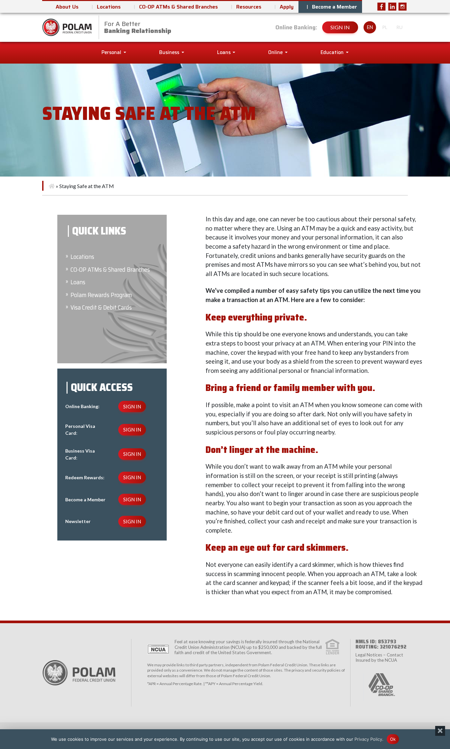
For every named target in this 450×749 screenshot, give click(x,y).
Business (169, 52)
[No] (440, 731)
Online (276, 52)
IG (402, 6)
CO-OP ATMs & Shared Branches (178, 7)
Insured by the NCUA (376, 660)
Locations (109, 7)
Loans (224, 52)
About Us (67, 7)
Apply (287, 7)
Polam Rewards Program (101, 295)
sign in (340, 27)
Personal (111, 52)
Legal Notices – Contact (379, 654)
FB (381, 6)
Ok (393, 738)
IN (392, 6)
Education (333, 52)
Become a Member (334, 7)
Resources (248, 7)
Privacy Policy (368, 738)
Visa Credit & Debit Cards (101, 307)
